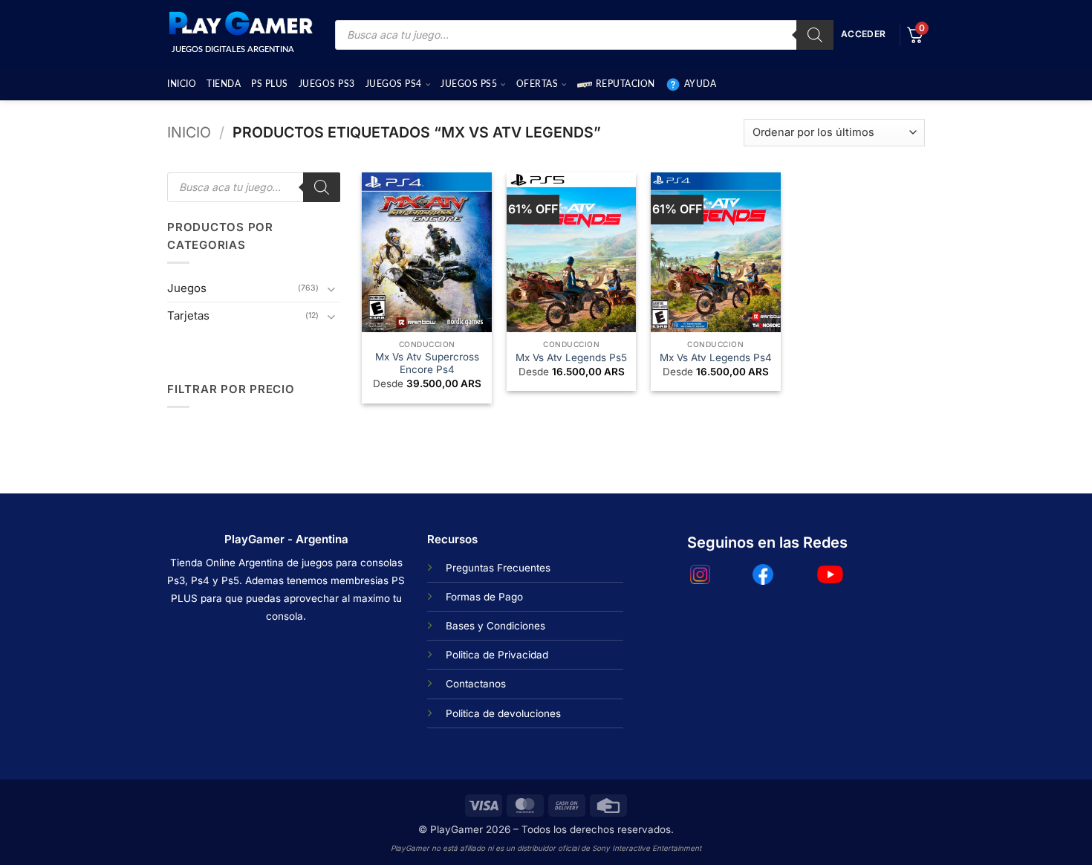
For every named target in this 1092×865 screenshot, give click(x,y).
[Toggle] (331, 288)
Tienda (224, 84)
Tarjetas (188, 315)
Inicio (181, 84)
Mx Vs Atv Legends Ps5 (571, 357)
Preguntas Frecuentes (498, 568)
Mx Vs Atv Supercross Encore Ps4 (427, 363)
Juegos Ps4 (393, 84)
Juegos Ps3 (327, 84)
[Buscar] (814, 35)
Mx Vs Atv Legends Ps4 (716, 357)
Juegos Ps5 (469, 84)
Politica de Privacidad (497, 655)
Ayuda (700, 84)
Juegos (187, 288)
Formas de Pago (484, 597)
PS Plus (269, 84)
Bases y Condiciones (495, 626)
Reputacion (625, 84)
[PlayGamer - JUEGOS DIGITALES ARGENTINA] (240, 24)
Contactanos (476, 684)
